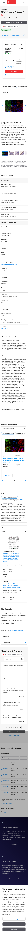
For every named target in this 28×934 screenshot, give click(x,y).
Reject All (14, 924)
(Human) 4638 (13, 630)
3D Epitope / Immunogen (7, 264)
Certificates (17, 35)
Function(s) (6, 636)
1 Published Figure (8, 17)
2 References (18, 17)
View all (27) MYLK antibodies (14, 22)
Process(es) (6, 642)
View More (3, 146)
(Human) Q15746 (11, 627)
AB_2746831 (4, 328)
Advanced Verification (9, 15)
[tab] (14, 636)
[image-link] (14, 106)
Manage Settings (14, 919)
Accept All (14, 929)
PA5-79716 (22, 141)
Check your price (9, 66)
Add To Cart (14, 71)
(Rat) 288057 (20, 630)
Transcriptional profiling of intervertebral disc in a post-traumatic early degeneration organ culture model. (14, 585)
